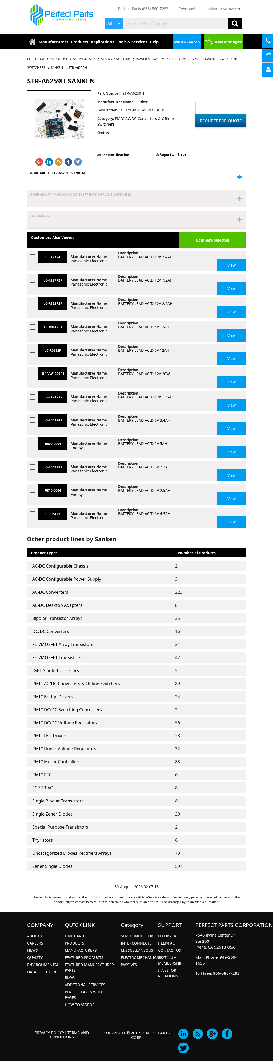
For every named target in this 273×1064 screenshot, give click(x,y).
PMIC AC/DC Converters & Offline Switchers (76, 683)
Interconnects (136, 943)
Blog (70, 977)
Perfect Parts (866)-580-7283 (143, 8)
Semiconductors (116, 59)
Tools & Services (132, 41)
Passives (129, 964)
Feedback (187, 8)
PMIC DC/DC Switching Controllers (67, 710)
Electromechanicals (142, 957)
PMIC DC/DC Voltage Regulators (64, 723)
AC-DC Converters (50, 592)
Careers (35, 943)
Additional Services (85, 984)
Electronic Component (47, 59)
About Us (36, 935)
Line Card (74, 935)
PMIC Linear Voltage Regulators (64, 749)
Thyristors (42, 840)
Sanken (56, 67)
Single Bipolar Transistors (58, 801)
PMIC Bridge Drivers (52, 697)
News (32, 950)
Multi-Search (187, 42)
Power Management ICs (156, 59)
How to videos (79, 1004)
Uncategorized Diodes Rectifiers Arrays (71, 853)
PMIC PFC (41, 775)
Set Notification (115, 154)
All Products (84, 59)
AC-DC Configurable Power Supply (66, 579)
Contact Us (169, 950)
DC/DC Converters (50, 631)
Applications (102, 41)
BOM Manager (227, 41)
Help (154, 41)
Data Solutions (42, 971)
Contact (272, 41)
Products (79, 41)
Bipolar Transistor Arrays (57, 618)
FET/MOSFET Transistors (56, 657)
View (231, 265)
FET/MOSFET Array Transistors (62, 644)
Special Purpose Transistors (60, 827)
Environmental (43, 964)
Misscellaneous (137, 950)
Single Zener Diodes (52, 814)
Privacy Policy (49, 1032)
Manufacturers (53, 41)
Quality (35, 957)
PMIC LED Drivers (49, 735)
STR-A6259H (77, 67)
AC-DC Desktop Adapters (57, 605)
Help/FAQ (166, 943)
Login (272, 70)
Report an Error (172, 154)
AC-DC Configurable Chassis (60, 566)
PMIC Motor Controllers (56, 762)
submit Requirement (272, 55)
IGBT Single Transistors (55, 670)
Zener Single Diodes (52, 866)
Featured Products (84, 957)
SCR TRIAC (42, 788)
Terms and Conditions (69, 1034)
